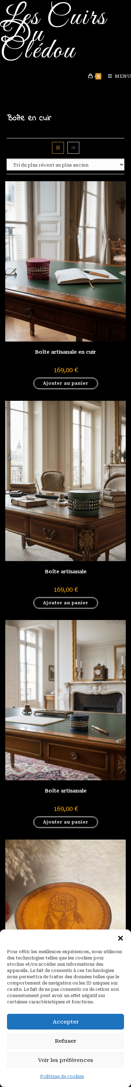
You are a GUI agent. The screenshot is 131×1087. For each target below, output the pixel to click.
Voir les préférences (65, 1060)
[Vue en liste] (73, 148)
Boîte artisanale (66, 571)
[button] (120, 938)
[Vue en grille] (58, 148)
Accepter (66, 1022)
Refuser (65, 1041)
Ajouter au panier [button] (65, 383)
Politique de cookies (62, 1076)
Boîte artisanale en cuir (65, 352)
